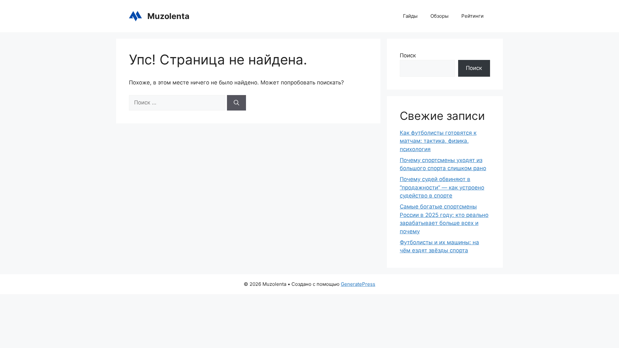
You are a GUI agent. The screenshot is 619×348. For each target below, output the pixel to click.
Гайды (410, 16)
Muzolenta (168, 16)
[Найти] (236, 103)
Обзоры (439, 16)
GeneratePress (358, 284)
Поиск (408, 55)
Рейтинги (472, 16)
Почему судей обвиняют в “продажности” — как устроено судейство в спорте (442, 187)
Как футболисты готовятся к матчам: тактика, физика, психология (438, 141)
